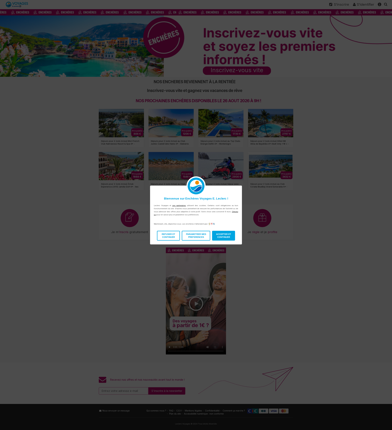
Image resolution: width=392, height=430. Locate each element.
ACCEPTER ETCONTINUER (223, 235)
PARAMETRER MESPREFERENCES (196, 235)
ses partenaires (179, 205)
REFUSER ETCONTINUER (168, 235)
